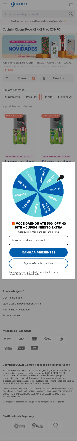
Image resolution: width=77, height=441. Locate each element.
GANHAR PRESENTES (38, 252)
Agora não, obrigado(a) (39, 263)
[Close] (70, 166)
